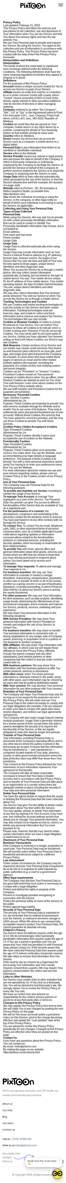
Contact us (8, 1129)
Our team (7, 1123)
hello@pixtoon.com (26, 1145)
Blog (4, 1116)
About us (7, 1103)
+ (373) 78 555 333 (20, 1139)
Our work (7, 1110)
